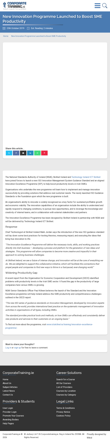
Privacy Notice (63, 412)
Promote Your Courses (13, 415)
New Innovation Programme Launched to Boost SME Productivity (38, 36)
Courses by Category (66, 394)
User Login (8, 408)
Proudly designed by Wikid (96, 436)
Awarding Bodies (11, 419)
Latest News (9, 391)
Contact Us (8, 394)
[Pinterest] (44, 153)
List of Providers (64, 387)
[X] (9, 153)
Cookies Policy (63, 415)
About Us (7, 383)
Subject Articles (10, 387)
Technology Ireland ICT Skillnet (86, 177)
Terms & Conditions (65, 408)
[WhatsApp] (37, 153)
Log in (8, 347)
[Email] (23, 153)
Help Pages (8, 423)
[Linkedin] (30, 153)
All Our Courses (63, 383)
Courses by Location (66, 391)
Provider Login (9, 412)
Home (5, 36)
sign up (17, 347)
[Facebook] (16, 153)
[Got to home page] (15, 5)
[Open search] (104, 5)
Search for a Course (65, 379)
